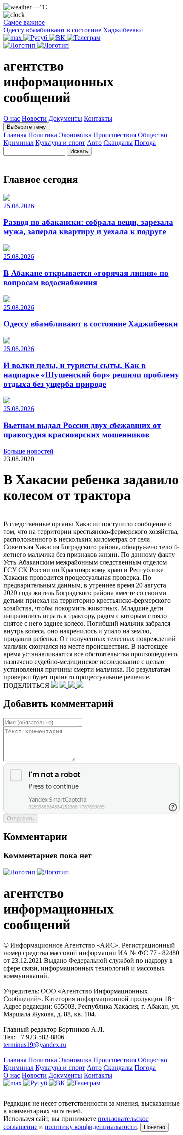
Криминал (18, 142)
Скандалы (118, 142)
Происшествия (114, 135)
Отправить (20, 818)
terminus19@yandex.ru (34, 1044)
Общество (152, 135)
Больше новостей (28, 451)
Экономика (75, 135)
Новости (34, 118)
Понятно (154, 1127)
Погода (145, 142)
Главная (14, 135)
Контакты (98, 118)
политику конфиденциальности (91, 1126)
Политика (42, 135)
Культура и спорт (60, 142)
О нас (11, 118)
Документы (65, 118)
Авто (94, 142)
